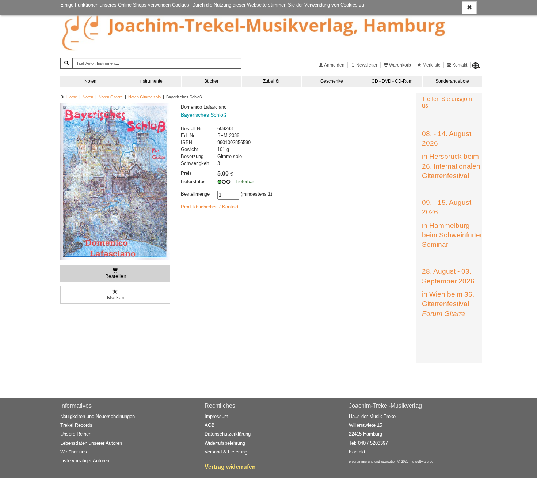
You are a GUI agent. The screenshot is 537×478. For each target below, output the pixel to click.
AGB (210, 425)
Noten (90, 81)
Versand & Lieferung (226, 452)
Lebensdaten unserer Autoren (91, 443)
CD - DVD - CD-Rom (392, 81)
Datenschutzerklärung (228, 434)
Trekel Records (76, 425)
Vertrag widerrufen (230, 467)
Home (71, 97)
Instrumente (151, 81)
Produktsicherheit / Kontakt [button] (210, 207)
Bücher (211, 81)
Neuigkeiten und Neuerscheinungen (97, 416)
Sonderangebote (452, 81)
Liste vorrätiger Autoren (84, 460)
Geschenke (331, 81)
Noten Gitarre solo (144, 97)
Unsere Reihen (75, 434)
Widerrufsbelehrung (225, 443)
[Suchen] (66, 63)
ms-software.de (421, 461)
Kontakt (357, 452)
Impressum (216, 416)
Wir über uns (73, 452)
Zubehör (271, 81)
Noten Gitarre (111, 97)
